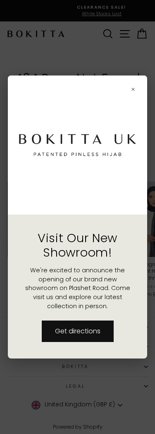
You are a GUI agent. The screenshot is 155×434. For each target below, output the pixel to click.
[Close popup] (133, 89)
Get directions (77, 331)
